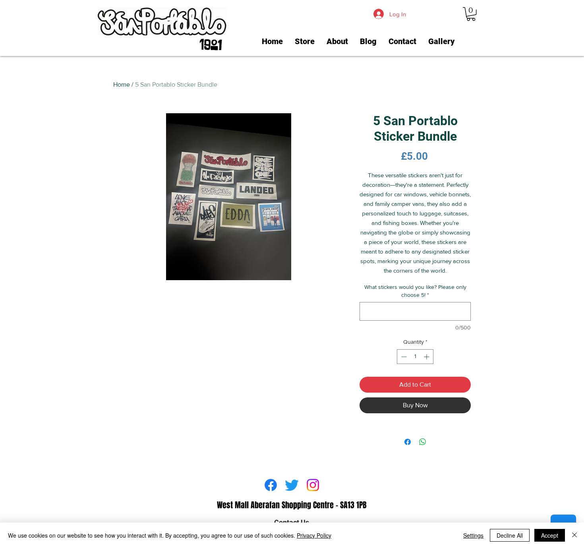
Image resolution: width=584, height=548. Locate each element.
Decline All (510, 535)
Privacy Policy (314, 535)
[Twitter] (292, 485)
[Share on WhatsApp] (422, 442)
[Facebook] (271, 485)
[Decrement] (403, 357)
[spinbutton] (415, 357)
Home (121, 84)
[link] (471, 14)
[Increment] (427, 357)
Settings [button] (473, 535)
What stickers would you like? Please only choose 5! (415, 291)
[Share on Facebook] (407, 442)
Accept (549, 535)
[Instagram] (313, 485)
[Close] (574, 535)
